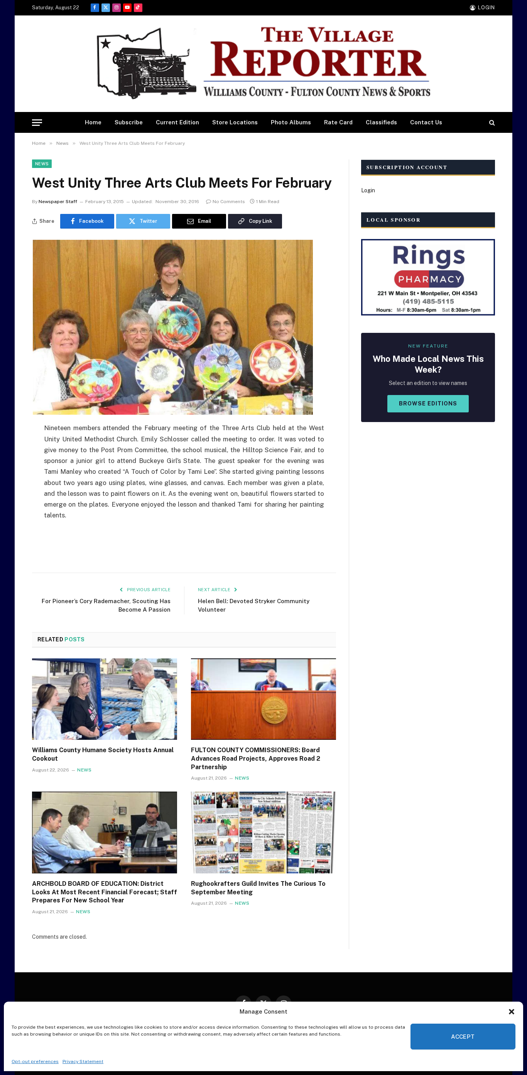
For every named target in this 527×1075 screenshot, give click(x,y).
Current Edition (177, 122)
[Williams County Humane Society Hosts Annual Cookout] (104, 699)
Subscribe (129, 122)
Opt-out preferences (35, 1061)
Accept (463, 1036)
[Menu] (37, 122)
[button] (511, 1012)
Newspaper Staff (58, 201)
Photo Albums (291, 122)
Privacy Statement (82, 1061)
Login (368, 190)
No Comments (229, 201)
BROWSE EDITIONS (428, 403)
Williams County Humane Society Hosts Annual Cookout (103, 754)
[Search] (491, 122)
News (42, 163)
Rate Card (338, 122)
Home (93, 122)
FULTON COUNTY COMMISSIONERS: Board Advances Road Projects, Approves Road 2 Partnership (255, 758)
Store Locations (235, 122)
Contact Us (426, 122)
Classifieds (381, 122)
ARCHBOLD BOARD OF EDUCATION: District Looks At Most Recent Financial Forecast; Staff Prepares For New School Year (104, 892)
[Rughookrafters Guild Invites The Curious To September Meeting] (263, 832)
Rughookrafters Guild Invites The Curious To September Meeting (258, 888)
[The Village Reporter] (263, 64)
